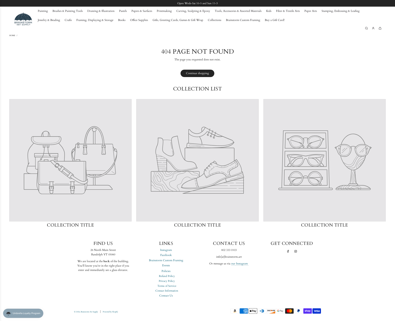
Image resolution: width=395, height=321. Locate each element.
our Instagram (240, 264)
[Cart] (380, 28)
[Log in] (373, 28)
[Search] (366, 28)
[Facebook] (288, 251)
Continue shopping (197, 73)
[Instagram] (295, 251)
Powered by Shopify (110, 312)
